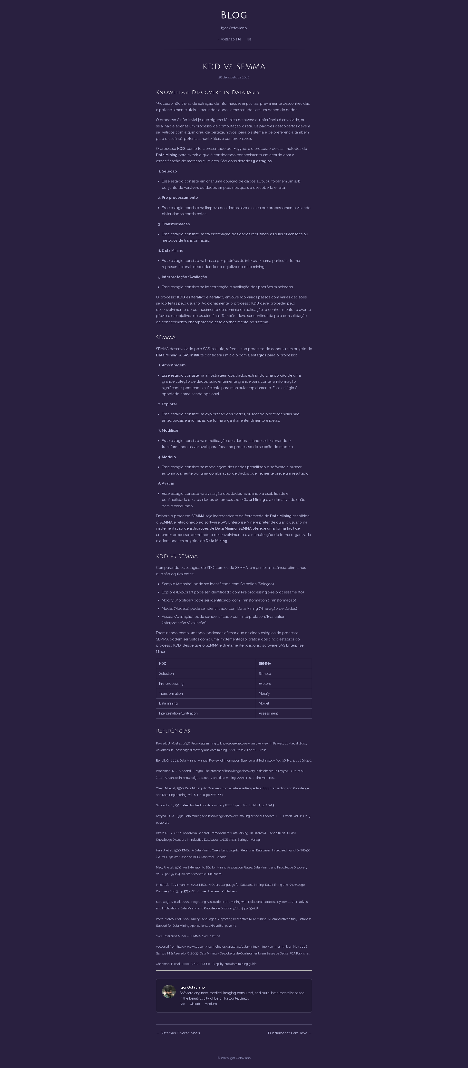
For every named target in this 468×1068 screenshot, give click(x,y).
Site (182, 1004)
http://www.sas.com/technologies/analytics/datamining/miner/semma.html (232, 946)
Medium (211, 1004)
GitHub (195, 1004)
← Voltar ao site (229, 39)
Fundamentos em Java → (290, 1033)
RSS (249, 39)
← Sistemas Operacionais (178, 1033)
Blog (234, 15)
